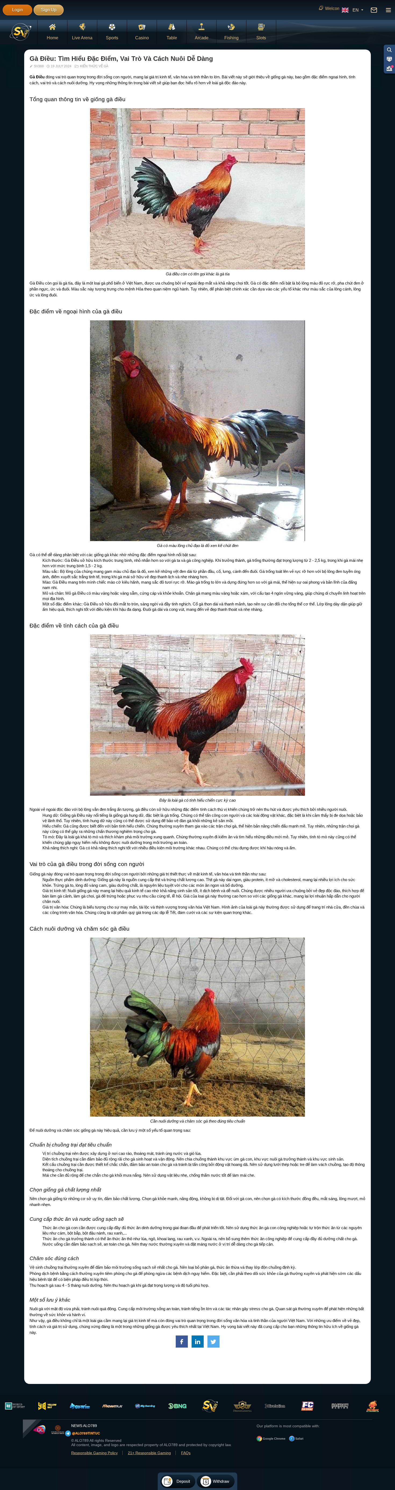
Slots (261, 38)
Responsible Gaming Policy (94, 1453)
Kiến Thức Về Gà (94, 66)
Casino (142, 38)
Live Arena (82, 38)
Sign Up (48, 10)
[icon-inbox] (373, 10)
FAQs (186, 1453)
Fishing (231, 38)
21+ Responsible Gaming (149, 1453)
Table (172, 38)
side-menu (388, 10)
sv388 (39, 66)
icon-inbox (373, 10)
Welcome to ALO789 (237, 8)
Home (52, 38)
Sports (112, 38)
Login (17, 10)
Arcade (202, 38)
